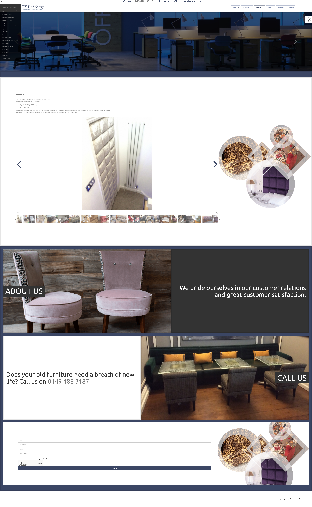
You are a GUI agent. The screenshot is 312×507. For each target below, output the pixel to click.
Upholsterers (5, 52)
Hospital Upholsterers (7, 20)
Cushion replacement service (9, 7)
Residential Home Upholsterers (10, 40)
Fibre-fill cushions (7, 14)
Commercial (246, 7)
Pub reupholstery (6, 37)
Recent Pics (271, 7)
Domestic (258, 7)
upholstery (5, 55)
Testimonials (281, 7)
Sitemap (304, 499)
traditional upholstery (7, 46)
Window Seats (6, 58)
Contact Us (291, 7)
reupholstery (5, 43)
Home (234, 7)
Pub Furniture (5, 34)
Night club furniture (7, 29)
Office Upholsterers (7, 32)
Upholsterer (5, 49)
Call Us (292, 377)
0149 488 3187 (68, 381)
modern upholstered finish (9, 26)
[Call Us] (87, 419)
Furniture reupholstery (8, 17)
